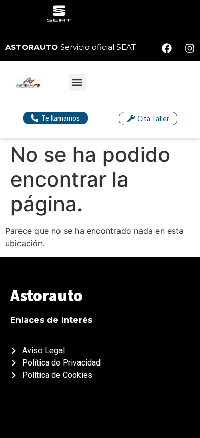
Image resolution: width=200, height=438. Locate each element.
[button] (77, 82)
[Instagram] (189, 48)
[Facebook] (166, 48)
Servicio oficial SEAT (70, 47)
